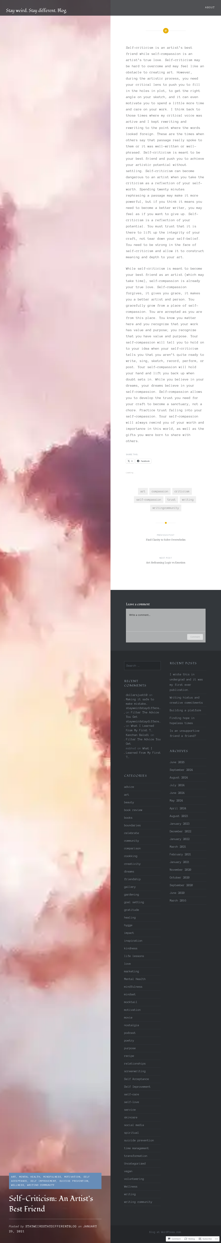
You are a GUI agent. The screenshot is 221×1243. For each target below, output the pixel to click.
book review (133, 810)
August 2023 (179, 816)
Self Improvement (43, 1181)
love (127, 963)
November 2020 (180, 869)
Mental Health (29, 1176)
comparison (132, 848)
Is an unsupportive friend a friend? (185, 733)
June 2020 (177, 892)
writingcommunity (166, 507)
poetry (129, 1040)
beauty (129, 802)
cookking (130, 856)
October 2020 (180, 877)
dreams (129, 871)
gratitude (131, 909)
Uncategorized (135, 1163)
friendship (132, 879)
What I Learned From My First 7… (143, 753)
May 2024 (176, 800)
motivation (72, 1176)
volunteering (134, 1178)
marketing (131, 971)
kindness (130, 948)
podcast (130, 1032)
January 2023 (180, 823)
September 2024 (181, 769)
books (128, 817)
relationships (135, 1063)
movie (128, 1017)
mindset (130, 994)
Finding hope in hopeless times (182, 720)
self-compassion (148, 499)
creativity (132, 863)
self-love (131, 1102)
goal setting (134, 902)
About (210, 7)
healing (130, 917)
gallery (130, 886)
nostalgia (131, 1025)
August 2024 (179, 777)
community (131, 840)
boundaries (132, 825)
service (130, 1109)
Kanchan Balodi (137, 735)
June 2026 (177, 762)
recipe (129, 1055)
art (13, 1176)
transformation (135, 1155)
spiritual (131, 1132)
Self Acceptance (136, 1079)
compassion (160, 491)
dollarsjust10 (136, 695)
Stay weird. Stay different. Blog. (36, 11)
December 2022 (180, 831)
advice (129, 786)
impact (129, 932)
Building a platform (185, 710)
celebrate (131, 833)
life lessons (134, 956)
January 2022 (180, 839)
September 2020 (181, 885)
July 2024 (177, 785)
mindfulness (52, 1176)
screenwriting (135, 1071)
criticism (182, 491)
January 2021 (180, 862)
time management (136, 1148)
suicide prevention (74, 1181)
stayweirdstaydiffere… (143, 708)
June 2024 (177, 792)
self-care (131, 1094)
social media (134, 1125)
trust (171, 499)
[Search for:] (142, 665)
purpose (130, 1048)
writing (188, 499)
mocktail (130, 1002)
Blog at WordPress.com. (165, 1232)
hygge (128, 925)
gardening (131, 894)
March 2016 (178, 900)
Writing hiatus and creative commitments (186, 700)
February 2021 (180, 854)
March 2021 (178, 846)
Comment (195, 636)
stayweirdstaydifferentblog (51, 1226)
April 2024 (178, 808)
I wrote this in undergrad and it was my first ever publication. (186, 682)
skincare (130, 1117)
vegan (128, 1171)
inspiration (133, 940)
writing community (41, 1185)
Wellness (17, 1185)
